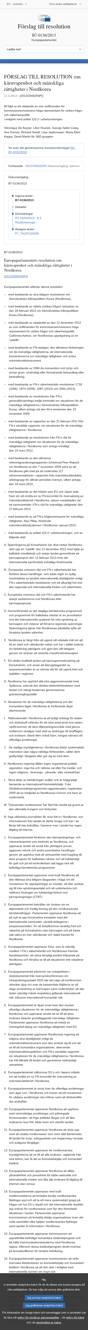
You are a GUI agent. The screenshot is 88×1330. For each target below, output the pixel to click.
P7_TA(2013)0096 (27, 233)
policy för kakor (75, 1317)
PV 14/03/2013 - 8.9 (28, 218)
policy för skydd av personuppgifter (38, 1317)
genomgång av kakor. (49, 1322)
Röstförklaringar (25, 222)
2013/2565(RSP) (36, 166)
